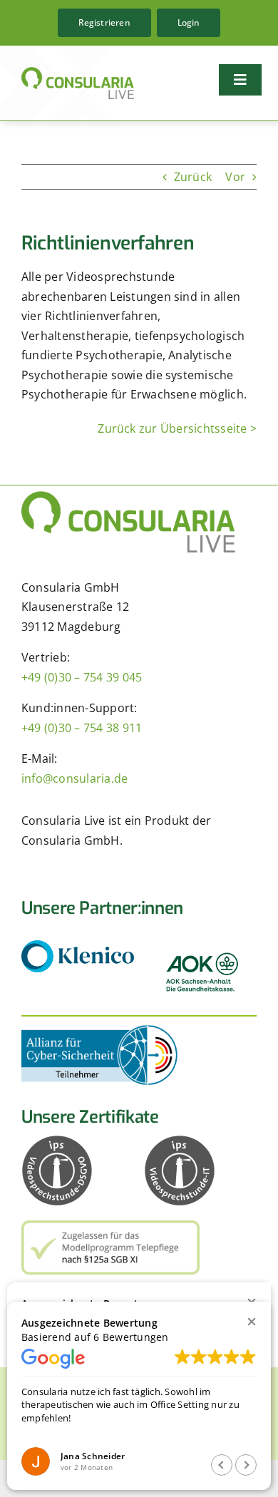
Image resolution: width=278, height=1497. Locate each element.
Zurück (193, 177)
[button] (251, 1321)
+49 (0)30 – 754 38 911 (81, 728)
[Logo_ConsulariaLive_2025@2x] (77, 73)
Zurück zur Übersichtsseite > (177, 428)
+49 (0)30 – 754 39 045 (81, 677)
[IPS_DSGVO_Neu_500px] (57, 1140)
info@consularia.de (74, 778)
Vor (235, 177)
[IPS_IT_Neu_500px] (179, 1140)
